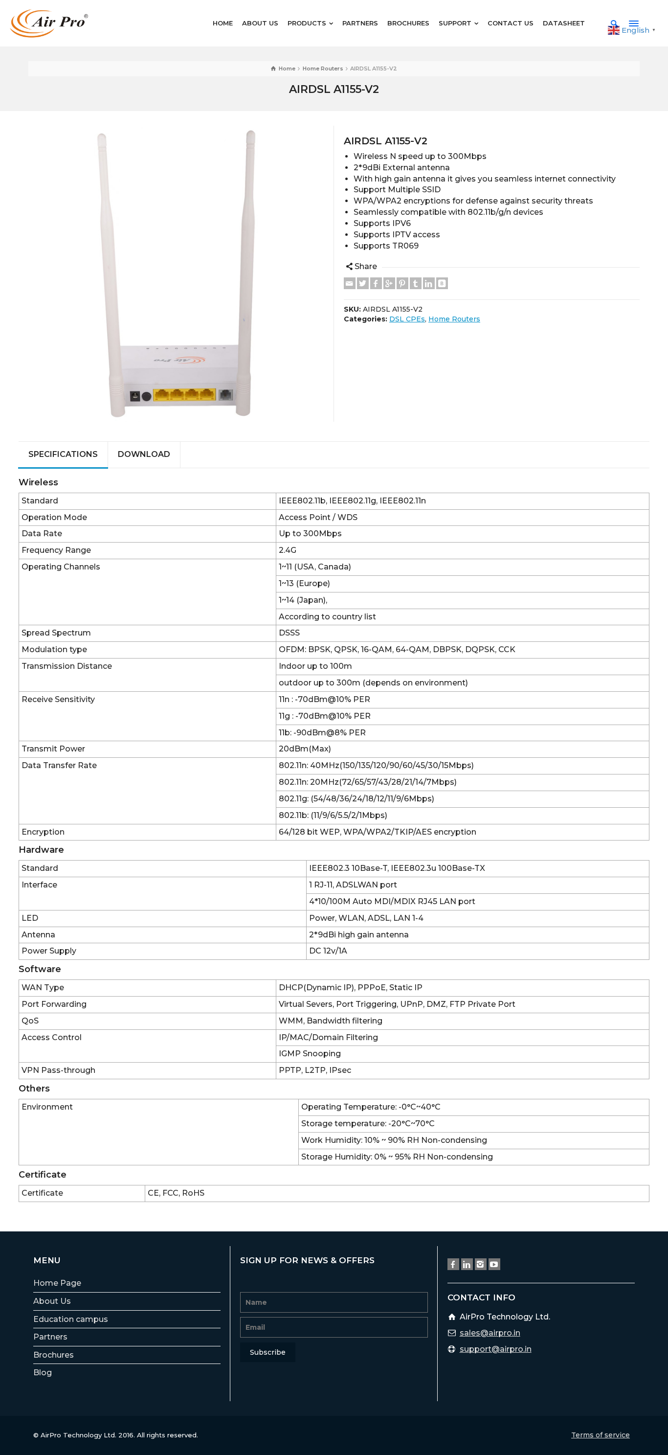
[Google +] (389, 283)
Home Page (57, 1283)
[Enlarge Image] (176, 274)
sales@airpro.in (490, 1333)
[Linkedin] (429, 283)
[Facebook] (376, 283)
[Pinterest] (402, 283)
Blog (42, 1372)
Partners (50, 1336)
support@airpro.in (496, 1349)
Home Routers (454, 319)
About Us (52, 1301)
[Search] (614, 23)
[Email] (350, 283)
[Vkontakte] (442, 283)
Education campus (70, 1319)
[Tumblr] (416, 283)
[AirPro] (49, 22)
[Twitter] (363, 283)
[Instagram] (481, 1264)
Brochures (53, 1355)
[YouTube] (494, 1264)
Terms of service (600, 1435)
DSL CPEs (407, 319)
